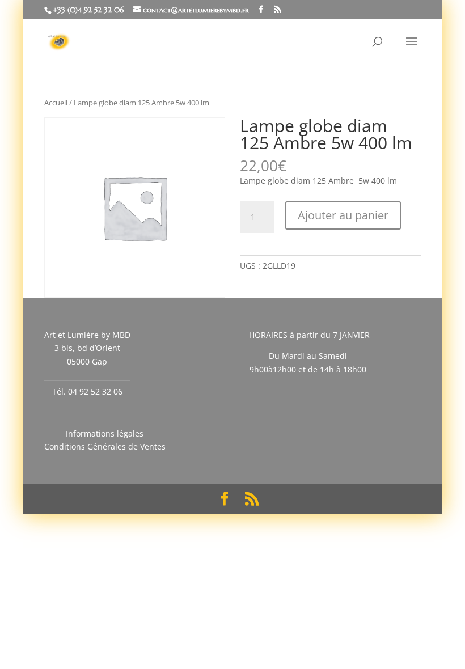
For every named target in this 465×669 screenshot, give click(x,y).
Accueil (55, 103)
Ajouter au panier (343, 215)
